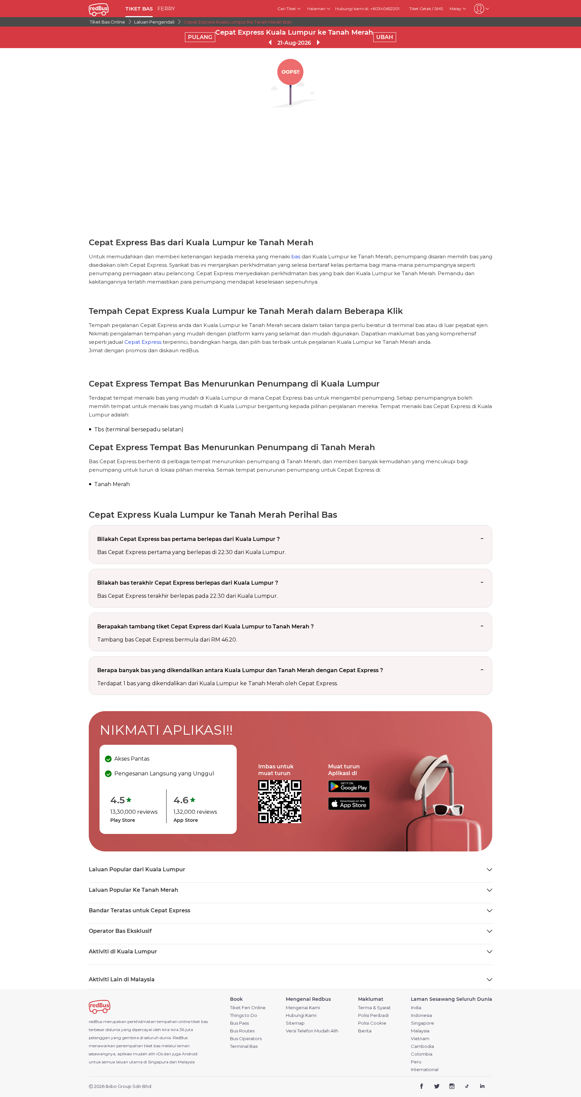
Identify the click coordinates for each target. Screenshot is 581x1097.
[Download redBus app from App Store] (349, 808)
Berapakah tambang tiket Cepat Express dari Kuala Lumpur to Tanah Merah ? (205, 626)
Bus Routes (242, 1031)
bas (296, 256)
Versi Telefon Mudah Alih (312, 1031)
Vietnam (420, 1038)
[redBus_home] (104, 8)
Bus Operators (246, 1038)
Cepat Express (142, 342)
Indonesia (421, 1015)
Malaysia (420, 1031)
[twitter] (437, 1087)
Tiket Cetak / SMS (426, 8)
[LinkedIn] (482, 1087)
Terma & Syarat (374, 1007)
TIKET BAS (139, 8)
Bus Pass (239, 1023)
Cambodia (422, 1046)
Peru (416, 1062)
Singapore (422, 1023)
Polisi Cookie (372, 1023)
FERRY (166, 8)
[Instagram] (452, 1087)
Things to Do (243, 1015)
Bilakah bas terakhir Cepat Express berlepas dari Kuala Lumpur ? (187, 583)
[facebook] (422, 1087)
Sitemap (295, 1023)
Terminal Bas (244, 1046)
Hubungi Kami (301, 1015)
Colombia (421, 1054)
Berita (365, 1031)
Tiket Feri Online (248, 1007)
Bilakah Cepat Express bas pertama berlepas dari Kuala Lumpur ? (188, 539)
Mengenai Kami (303, 1007)
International (424, 1069)
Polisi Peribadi (373, 1015)
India (416, 1007)
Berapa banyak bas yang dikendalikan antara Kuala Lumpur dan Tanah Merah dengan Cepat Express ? (240, 670)
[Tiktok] (467, 1087)
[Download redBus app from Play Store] (349, 791)
